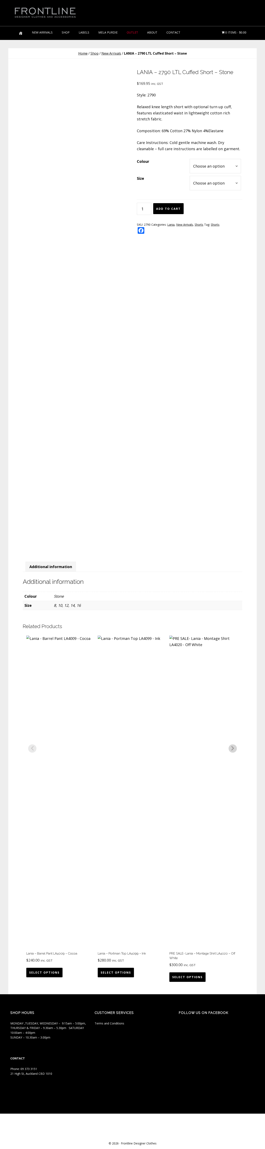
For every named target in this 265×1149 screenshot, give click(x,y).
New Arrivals (111, 53)
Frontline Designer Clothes (139, 1143)
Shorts (199, 225)
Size (140, 178)
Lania (171, 225)
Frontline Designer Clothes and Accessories (45, 12)
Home (83, 53)
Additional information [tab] (50, 566)
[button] (236, 10)
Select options (44, 972)
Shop (94, 53)
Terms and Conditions (109, 1023)
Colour (143, 161)
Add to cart (168, 209)
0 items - (235, 32)
